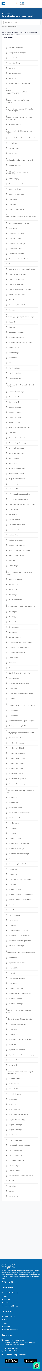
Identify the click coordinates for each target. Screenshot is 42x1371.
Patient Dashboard (11, 1306)
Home (3, 13)
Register (7, 1299)
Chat (5, 1320)
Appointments (9, 1316)
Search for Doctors (11, 1293)
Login (5, 1296)
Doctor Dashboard (11, 1330)
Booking (6, 1303)
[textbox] (21, 22)
